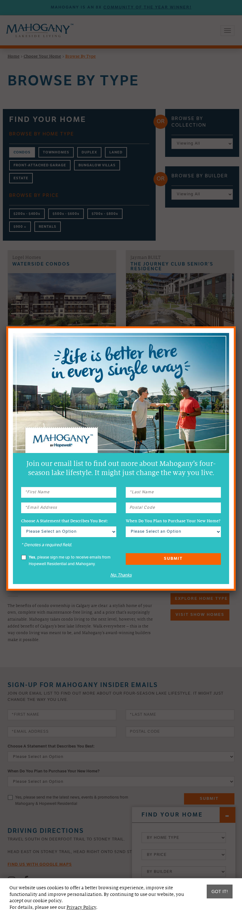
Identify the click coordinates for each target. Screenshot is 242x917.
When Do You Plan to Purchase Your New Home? (173, 521)
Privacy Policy (81, 907)
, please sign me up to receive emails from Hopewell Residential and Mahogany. (70, 560)
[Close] (235, 326)
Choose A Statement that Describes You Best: (64, 521)
